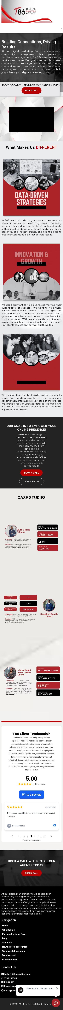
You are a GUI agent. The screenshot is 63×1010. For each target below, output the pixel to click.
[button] (61, 28)
